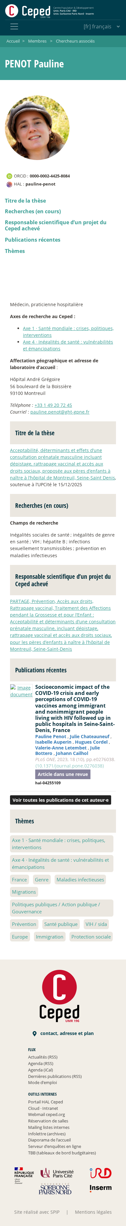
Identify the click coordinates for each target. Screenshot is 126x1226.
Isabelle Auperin (53, 742)
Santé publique (61, 924)
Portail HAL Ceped (45, 1102)
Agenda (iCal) (40, 1070)
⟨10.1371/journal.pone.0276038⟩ (69, 766)
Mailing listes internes (48, 1127)
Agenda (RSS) (40, 1063)
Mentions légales (93, 1212)
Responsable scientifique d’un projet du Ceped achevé (56, 225)
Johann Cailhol (72, 753)
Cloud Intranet (43, 1108)
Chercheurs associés (75, 41)
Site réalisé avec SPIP (36, 1212)
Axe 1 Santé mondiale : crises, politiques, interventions (58, 844)
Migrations (24, 892)
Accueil (13, 41)
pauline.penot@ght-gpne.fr (59, 412)
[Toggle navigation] (14, 26)
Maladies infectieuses (80, 879)
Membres (37, 41)
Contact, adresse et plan (66, 1033)
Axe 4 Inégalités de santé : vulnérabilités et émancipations (60, 863)
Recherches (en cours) (33, 211)
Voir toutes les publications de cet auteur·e (61, 800)
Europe (20, 936)
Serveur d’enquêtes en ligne (54, 1146)
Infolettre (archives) (47, 1134)
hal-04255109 (48, 782)
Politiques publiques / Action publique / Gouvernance (56, 908)
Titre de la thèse (25, 200)
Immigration (49, 936)
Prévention (24, 924)
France (19, 879)
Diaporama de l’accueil (49, 1140)
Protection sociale (91, 936)
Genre (41, 879)
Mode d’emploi (42, 1082)
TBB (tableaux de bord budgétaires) (62, 1153)
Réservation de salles (48, 1121)
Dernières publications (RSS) (55, 1076)
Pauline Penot (50, 736)
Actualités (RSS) (43, 1057)
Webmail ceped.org (46, 1114)
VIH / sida (96, 924)
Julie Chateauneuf (89, 736)
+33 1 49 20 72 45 (53, 405)
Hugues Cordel (91, 742)
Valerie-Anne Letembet (61, 748)
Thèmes (15, 251)
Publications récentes (32, 239)
